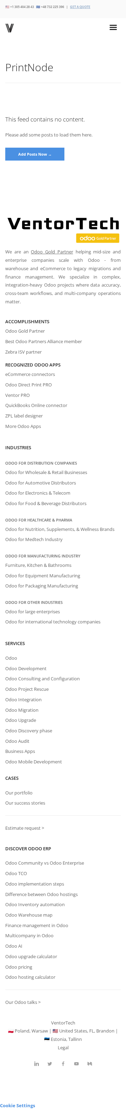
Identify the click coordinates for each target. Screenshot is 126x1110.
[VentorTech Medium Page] (89, 1064)
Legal (63, 1047)
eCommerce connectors (30, 374)
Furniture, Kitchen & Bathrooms (38, 565)
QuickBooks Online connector (36, 405)
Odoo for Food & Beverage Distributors (45, 503)
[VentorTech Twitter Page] (49, 1064)
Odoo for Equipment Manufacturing (42, 575)
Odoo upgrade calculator (31, 956)
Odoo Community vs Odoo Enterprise (44, 863)
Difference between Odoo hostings (41, 894)
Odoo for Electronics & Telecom (37, 493)
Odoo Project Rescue (27, 689)
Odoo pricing (18, 967)
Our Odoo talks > (23, 1002)
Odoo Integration (23, 699)
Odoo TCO (16, 873)
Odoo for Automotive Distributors (40, 483)
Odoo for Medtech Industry (34, 539)
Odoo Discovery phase (28, 730)
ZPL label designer (24, 416)
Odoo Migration (21, 710)
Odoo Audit (17, 741)
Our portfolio (19, 793)
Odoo (11, 658)
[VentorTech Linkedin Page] (36, 1064)
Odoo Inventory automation (35, 904)
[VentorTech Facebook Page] (63, 1064)
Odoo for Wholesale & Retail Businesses (46, 472)
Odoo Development (26, 668)
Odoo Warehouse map (28, 915)
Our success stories (25, 803)
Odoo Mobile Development (33, 761)
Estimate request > (24, 828)
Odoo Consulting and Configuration (42, 678)
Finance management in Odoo (36, 925)
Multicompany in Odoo (29, 935)
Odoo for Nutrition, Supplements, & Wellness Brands (59, 529)
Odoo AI (13, 946)
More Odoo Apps (23, 426)
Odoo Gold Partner (52, 252)
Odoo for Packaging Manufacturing (41, 586)
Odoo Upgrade (20, 720)
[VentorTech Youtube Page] (76, 1064)
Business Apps (20, 751)
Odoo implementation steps (34, 884)
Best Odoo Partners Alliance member (43, 341)
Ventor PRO (17, 395)
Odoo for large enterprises (32, 611)
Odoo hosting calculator (30, 977)
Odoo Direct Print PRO (28, 385)
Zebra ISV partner (23, 352)
